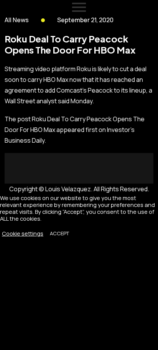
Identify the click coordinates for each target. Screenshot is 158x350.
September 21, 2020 (85, 20)
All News (17, 20)
